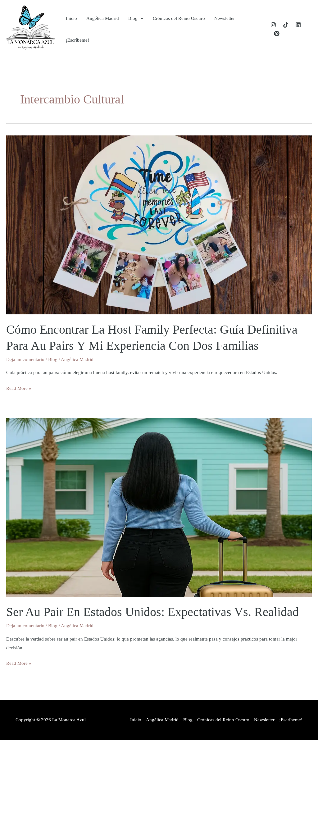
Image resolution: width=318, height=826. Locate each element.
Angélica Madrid (102, 18)
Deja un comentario (25, 359)
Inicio (71, 18)
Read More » (18, 389)
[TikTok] (285, 25)
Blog (133, 18)
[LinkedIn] (298, 25)
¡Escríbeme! (77, 40)
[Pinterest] (276, 33)
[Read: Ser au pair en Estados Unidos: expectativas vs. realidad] (159, 506)
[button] (140, 18)
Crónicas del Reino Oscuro (179, 18)
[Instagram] (273, 25)
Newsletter (224, 18)
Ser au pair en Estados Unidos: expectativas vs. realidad (152, 612)
